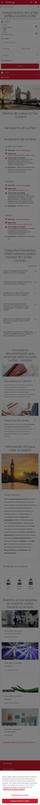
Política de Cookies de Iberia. (14, 789)
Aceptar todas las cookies (20, 801)
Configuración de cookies (20, 795)
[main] (20, 788)
